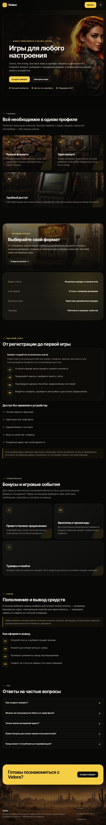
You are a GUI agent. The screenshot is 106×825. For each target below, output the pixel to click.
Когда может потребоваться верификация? (28, 743)
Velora (12, 4)
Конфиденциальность (86, 814)
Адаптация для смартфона (19, 419)
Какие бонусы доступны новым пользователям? (31, 733)
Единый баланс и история (19, 427)
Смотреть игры (41, 79)
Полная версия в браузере (19, 412)
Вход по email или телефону (20, 434)
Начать (90, 5)
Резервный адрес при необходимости (25, 442)
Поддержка (81, 819)
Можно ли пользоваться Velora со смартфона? (30, 713)
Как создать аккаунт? (17, 702)
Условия (80, 808)
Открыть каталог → (20, 261)
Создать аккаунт (19, 79)
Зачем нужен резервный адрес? (22, 723)
